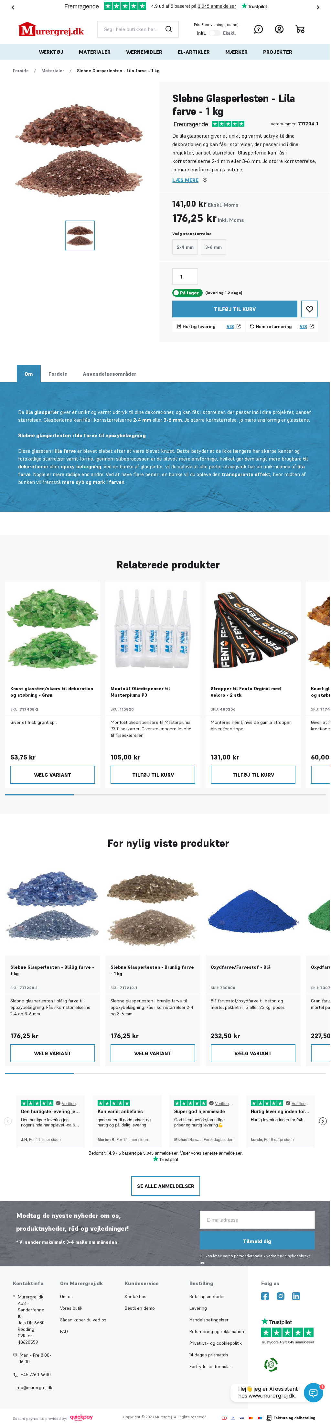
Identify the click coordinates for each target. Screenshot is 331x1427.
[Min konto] (279, 29)
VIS (230, 326)
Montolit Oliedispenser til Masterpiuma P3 (140, 692)
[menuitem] (51, 52)
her (203, 1262)
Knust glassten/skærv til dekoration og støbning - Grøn (51, 692)
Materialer (95, 52)
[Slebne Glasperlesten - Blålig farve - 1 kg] (52, 907)
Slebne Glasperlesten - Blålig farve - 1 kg (52, 970)
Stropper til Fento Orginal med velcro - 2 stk (246, 692)
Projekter (277, 52)
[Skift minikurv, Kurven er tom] (300, 29)
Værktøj (51, 52)
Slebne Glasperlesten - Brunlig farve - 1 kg (152, 970)
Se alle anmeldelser (165, 1186)
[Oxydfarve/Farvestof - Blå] (253, 907)
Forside (21, 71)
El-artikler (194, 52)
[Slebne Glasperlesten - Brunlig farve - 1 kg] (152, 907)
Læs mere (185, 180)
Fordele (57, 374)
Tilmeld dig (257, 1241)
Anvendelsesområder (109, 374)
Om (29, 374)
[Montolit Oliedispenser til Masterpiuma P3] (152, 629)
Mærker (236, 52)
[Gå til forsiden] (51, 29)
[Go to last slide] (12, 7)
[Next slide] (319, 7)
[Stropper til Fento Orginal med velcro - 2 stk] (253, 629)
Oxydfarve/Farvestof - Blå (241, 967)
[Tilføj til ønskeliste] (309, 309)
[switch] (214, 33)
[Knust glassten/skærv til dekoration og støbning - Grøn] (52, 629)
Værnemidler (144, 52)
